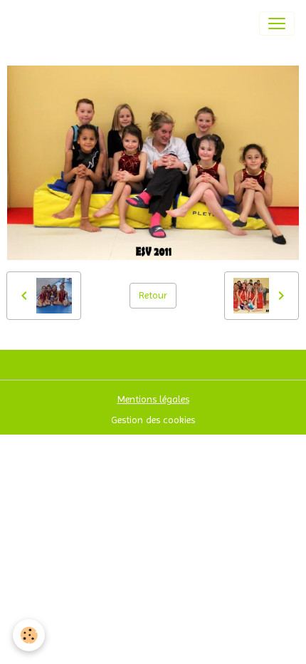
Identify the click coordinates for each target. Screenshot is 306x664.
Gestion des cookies (153, 419)
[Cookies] (29, 635)
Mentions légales (153, 399)
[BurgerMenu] (277, 23)
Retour (153, 295)
